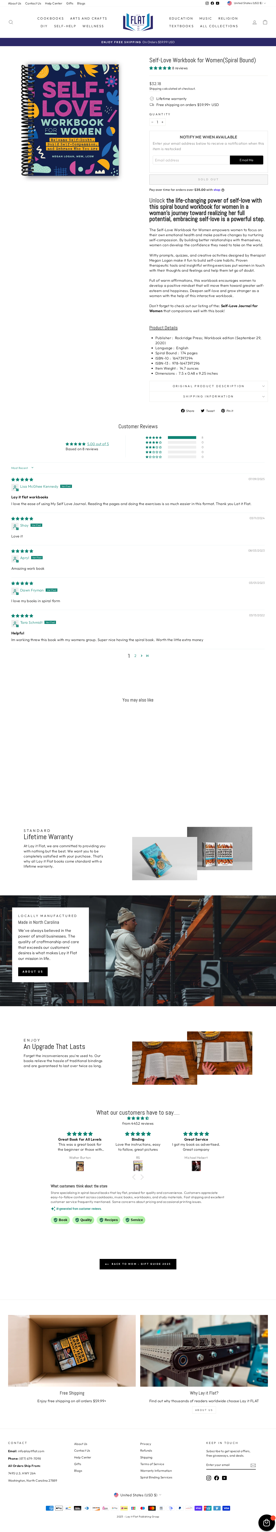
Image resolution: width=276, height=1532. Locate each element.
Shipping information (208, 396)
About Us (14, 3)
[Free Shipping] (72, 1351)
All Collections (219, 26)
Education (181, 18)
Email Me (246, 160)
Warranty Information (156, 1471)
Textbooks (181, 26)
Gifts (69, 3)
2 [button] (135, 655)
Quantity (160, 114)
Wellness (93, 26)
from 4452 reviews (138, 1123)
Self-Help (65, 26)
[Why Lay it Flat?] (204, 1351)
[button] (160, 68)
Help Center (53, 3)
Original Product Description (209, 386)
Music (205, 18)
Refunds (146, 1450)
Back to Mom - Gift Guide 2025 (141, 1263)
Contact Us (33, 3)
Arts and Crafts (88, 18)
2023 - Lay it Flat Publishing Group (138, 1516)
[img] (22, 479)
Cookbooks (50, 18)
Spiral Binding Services (156, 1477)
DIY (44, 26)
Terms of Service (152, 1464)
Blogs (81, 3)
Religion (228, 18)
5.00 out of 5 (98, 444)
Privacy (145, 1444)
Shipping (155, 88)
